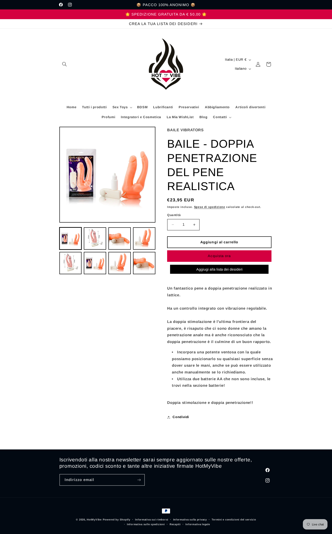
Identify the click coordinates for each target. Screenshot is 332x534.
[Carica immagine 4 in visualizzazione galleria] (144, 238)
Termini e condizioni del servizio (234, 519)
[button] (64, 64)
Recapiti (175, 524)
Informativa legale (197, 524)
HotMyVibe (94, 519)
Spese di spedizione (209, 207)
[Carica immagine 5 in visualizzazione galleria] (70, 263)
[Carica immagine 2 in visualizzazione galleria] (95, 238)
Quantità (174, 215)
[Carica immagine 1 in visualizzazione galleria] (70, 238)
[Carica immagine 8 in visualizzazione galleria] (144, 263)
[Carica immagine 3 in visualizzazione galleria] (119, 238)
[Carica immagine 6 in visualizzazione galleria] (95, 263)
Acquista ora (219, 256)
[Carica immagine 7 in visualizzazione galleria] (119, 263)
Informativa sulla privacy (190, 519)
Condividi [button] (181, 417)
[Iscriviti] (139, 480)
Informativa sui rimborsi (151, 519)
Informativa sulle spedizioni (146, 524)
